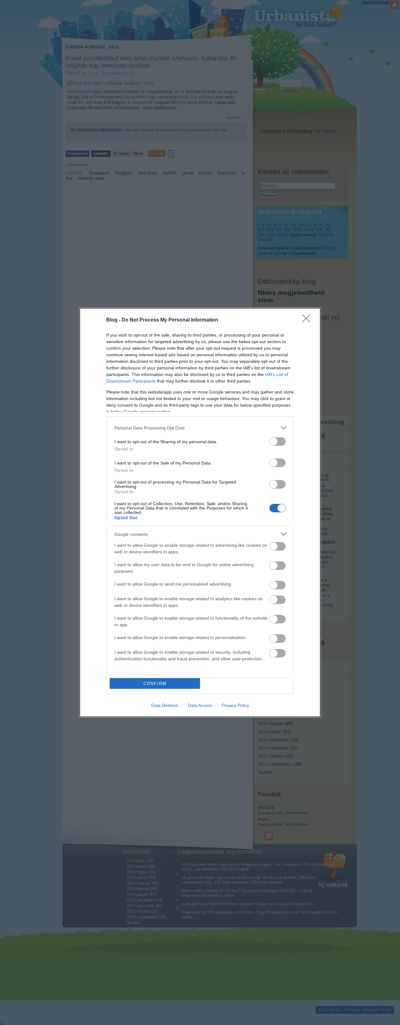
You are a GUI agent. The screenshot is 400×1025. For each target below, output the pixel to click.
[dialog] (200, 512)
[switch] (277, 441)
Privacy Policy (235, 705)
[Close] (308, 320)
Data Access (200, 705)
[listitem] (200, 427)
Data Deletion (164, 705)
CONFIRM (155, 683)
